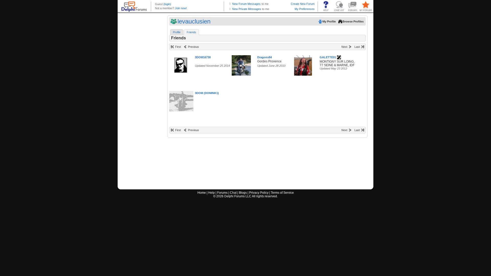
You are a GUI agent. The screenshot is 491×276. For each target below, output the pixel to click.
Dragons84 (264, 57)
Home (201, 192)
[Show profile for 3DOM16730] (181, 64)
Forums (222, 192)
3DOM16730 (203, 57)
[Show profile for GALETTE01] (303, 64)
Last (357, 46)
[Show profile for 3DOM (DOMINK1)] (183, 100)
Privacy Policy (259, 192)
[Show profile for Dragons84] (241, 64)
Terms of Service (282, 192)
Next (344, 46)
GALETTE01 (328, 57)
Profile (177, 32)
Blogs (243, 192)
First (178, 46)
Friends (191, 32)
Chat (233, 192)
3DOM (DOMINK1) (207, 93)
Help (211, 192)
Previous (193, 46)
